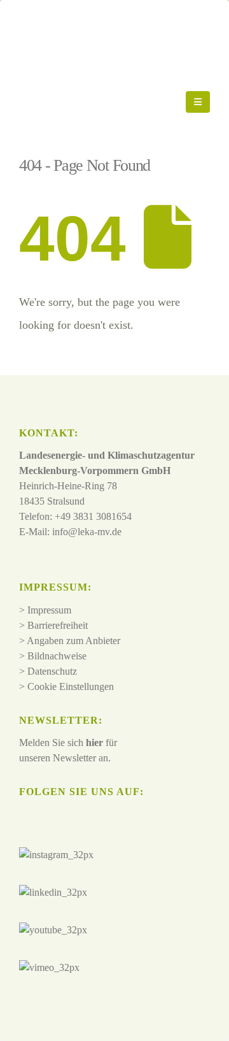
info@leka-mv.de (86, 531)
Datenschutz (52, 671)
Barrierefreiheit (57, 625)
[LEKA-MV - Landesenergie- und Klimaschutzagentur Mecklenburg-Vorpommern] (102, 102)
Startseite (38, 148)
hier (94, 742)
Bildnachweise (57, 655)
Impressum (49, 610)
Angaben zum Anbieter (73, 640)
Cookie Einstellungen (70, 686)
